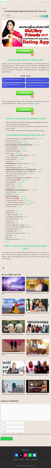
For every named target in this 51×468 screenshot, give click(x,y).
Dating (5, 8)
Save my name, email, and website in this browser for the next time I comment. (26, 434)
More (7, 241)
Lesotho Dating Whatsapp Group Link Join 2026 (37, 313)
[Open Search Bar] (42, 2)
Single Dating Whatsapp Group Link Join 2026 (12, 375)
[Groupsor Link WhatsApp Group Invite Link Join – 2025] (4, 2)
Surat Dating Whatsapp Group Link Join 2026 (12, 334)
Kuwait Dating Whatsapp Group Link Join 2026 (37, 394)
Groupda (9, 15)
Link (19, 206)
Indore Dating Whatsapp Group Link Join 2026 (37, 356)
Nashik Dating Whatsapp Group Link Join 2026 (13, 315)
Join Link (40, 139)
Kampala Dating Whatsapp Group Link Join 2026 (37, 334)
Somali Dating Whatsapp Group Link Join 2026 (37, 375)
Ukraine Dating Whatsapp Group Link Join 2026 (37, 293)
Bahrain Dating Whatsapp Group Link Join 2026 (13, 394)
